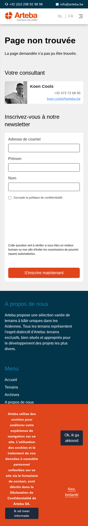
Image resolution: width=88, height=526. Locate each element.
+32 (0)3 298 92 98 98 (26, 4)
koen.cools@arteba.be (63, 98)
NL (60, 16)
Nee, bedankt (71, 492)
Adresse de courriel (24, 139)
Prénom (14, 159)
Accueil (11, 380)
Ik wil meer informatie (22, 513)
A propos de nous (19, 402)
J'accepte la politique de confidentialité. (38, 197)
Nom (12, 178)
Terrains (11, 387)
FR (70, 16)
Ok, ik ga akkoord (72, 438)
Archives (12, 395)
